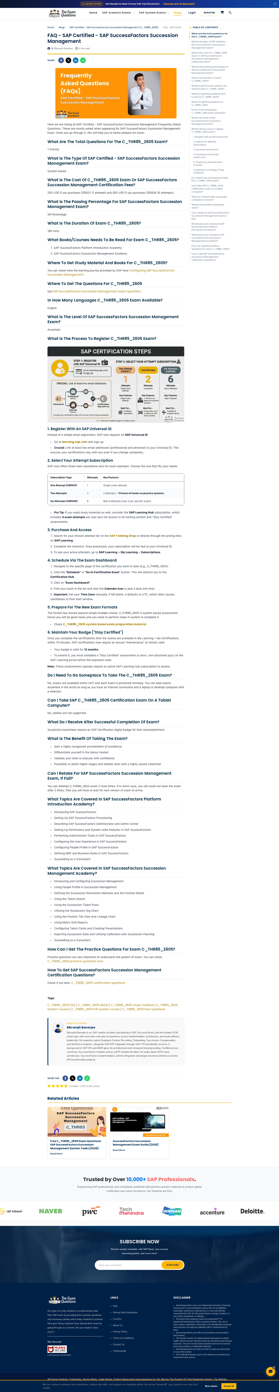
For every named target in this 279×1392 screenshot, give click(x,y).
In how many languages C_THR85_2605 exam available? (208, 111)
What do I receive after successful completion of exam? (209, 198)
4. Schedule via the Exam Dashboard (206, 156)
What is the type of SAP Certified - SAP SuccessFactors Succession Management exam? (208, 44)
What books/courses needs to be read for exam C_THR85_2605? (209, 87)
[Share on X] (68, 60)
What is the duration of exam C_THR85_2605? (206, 79)
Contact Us (118, 1344)
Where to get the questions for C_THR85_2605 (207, 103)
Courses (117, 1318)
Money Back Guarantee (125, 1312)
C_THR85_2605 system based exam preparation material (104, 624)
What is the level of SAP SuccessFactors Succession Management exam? (206, 120)
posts (136, 1253)
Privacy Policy (120, 1331)
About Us (118, 1325)
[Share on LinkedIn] (75, 60)
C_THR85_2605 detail (93, 1005)
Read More (56, 1153)
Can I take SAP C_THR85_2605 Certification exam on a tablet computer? (207, 188)
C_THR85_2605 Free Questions (143, 1009)
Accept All (229, 1386)
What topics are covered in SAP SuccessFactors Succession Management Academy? (207, 237)
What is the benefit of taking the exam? (207, 206)
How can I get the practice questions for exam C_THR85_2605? (210, 247)
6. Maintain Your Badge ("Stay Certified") (208, 171)
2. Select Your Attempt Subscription (204, 143)
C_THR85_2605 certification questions (98, 983)
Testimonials (119, 1350)
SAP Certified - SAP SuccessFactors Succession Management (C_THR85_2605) (114, 27)
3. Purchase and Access (205, 149)
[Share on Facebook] (61, 60)
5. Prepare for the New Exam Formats (207, 163)
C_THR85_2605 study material (132, 1005)
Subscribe (172, 1265)
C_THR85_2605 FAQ (61, 1005)
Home (93, 12)
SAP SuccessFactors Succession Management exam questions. (97, 291)
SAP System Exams (153, 12)
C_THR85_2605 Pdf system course (95, 1009)
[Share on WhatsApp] (83, 60)
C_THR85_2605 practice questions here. (75, 961)
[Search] (230, 13)
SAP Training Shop (123, 536)
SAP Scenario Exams (117, 12)
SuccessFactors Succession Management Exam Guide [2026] (136, 1142)
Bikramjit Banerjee (81, 1027)
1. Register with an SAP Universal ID (210, 136)
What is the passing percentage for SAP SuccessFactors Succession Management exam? (209, 69)
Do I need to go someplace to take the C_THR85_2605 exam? (209, 179)
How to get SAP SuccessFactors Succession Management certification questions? (207, 256)
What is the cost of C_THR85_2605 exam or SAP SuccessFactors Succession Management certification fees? (209, 57)
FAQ (115, 1305)
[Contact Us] (270, 1371)
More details (211, 1386)
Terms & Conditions (123, 1337)
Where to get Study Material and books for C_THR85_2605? (208, 95)
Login (192, 12)
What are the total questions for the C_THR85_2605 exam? (209, 35)
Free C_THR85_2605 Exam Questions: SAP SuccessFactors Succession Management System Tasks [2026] (75, 1144)
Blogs (178, 12)
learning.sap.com (74, 442)
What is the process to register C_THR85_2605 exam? (207, 130)
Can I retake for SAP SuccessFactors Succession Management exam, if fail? (210, 215)
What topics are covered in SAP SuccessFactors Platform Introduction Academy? (207, 226)
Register (209, 12)
